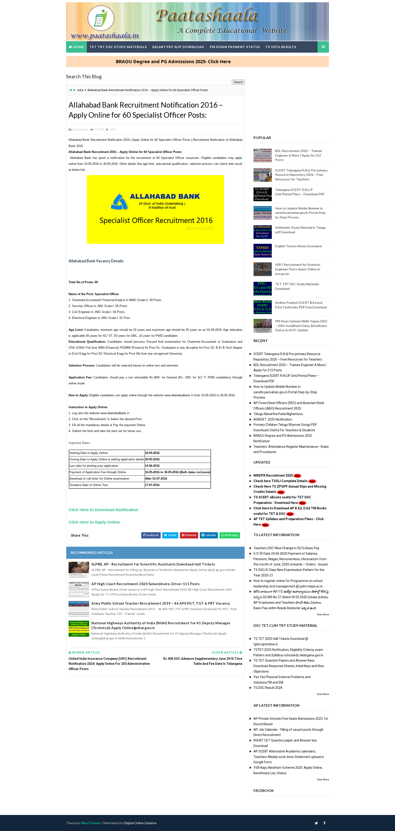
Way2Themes (91, 823)
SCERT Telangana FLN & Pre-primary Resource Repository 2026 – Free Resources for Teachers (301, 174)
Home (78, 47)
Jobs (80, 90)
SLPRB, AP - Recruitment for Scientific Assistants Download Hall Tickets (153, 564)
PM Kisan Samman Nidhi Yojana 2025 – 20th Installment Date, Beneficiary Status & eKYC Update (301, 325)
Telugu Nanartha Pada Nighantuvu (278, 414)
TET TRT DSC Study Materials (118, 47)
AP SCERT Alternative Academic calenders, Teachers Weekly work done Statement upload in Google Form (289, 757)
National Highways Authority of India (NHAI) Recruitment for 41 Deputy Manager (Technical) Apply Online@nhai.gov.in (161, 625)
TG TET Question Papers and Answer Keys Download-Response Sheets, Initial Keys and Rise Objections (289, 666)
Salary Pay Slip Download (178, 47)
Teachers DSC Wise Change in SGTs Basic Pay (286, 548)
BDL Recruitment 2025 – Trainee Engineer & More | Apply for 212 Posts (298, 155)
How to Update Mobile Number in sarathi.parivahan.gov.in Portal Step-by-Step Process (300, 212)
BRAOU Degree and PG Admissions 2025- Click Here (155, 61)
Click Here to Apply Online (94, 522)
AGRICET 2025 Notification (273, 419)
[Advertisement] (155, 716)
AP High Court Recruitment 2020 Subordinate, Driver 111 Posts (145, 584)
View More (323, 614)
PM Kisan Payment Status (235, 47)
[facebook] (324, 823)
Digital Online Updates (140, 823)
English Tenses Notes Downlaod (298, 246)
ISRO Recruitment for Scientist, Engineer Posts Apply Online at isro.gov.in (298, 269)
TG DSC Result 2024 (268, 688)
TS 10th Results (280, 47)
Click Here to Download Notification (103, 510)
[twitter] (316, 823)
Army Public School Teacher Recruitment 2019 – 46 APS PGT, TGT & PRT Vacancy (160, 603)
